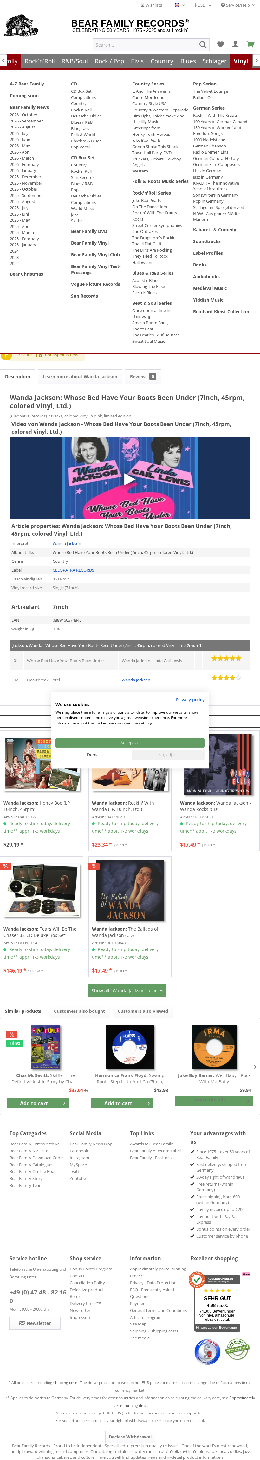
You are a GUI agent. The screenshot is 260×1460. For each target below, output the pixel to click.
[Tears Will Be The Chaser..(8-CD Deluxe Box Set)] (41, 890)
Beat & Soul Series (152, 303)
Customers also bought (79, 1011)
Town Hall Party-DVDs (152, 152)
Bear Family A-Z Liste (29, 1151)
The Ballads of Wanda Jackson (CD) (125, 932)
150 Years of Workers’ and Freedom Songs (217, 130)
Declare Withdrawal (130, 1437)
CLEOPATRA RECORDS (73, 570)
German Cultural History (216, 158)
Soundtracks (207, 241)
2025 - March (22, 232)
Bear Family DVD (89, 231)
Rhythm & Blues (86, 141)
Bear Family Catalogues (31, 1165)
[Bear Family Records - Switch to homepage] (21, 26)
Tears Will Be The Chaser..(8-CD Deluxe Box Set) (39, 932)
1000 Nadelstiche (209, 139)
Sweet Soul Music (148, 341)
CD (74, 84)
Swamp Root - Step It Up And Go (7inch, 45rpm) (130, 1078)
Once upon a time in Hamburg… (151, 313)
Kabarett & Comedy (214, 230)
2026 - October (23, 114)
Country (79, 103)
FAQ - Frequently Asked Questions (152, 1293)
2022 (14, 263)
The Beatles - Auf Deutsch (156, 335)
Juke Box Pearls (146, 140)
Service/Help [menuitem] (238, 5)
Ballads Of (202, 97)
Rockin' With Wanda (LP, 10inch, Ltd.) (123, 806)
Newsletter (80, 1310)
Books (200, 265)
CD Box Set (81, 91)
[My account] (235, 44)
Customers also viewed (143, 1011)
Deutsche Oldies (86, 116)
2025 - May (20, 220)
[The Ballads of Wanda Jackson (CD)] (130, 890)
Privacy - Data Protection (153, 1283)
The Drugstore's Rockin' (154, 238)
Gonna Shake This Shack (155, 146)
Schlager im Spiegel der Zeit (218, 207)
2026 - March (22, 158)
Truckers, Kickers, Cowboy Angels (156, 161)
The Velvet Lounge (210, 91)
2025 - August (22, 201)
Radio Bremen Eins (210, 152)
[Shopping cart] (250, 44)
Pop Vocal (80, 147)
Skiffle (76, 220)
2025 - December (25, 176)
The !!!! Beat (142, 329)
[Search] (203, 44)
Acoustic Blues (145, 280)
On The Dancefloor (150, 207)
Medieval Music (210, 288)
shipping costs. (66, 1382)
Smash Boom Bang (150, 322)
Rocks (137, 219)
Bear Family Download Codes (37, 1158)
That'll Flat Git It (147, 244)
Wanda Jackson (67, 543)
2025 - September (26, 195)
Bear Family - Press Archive (35, 1144)
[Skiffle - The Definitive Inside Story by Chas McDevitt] (46, 1047)
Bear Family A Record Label (155, 1151)
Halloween (142, 262)
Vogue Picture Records (95, 284)
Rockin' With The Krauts (154, 213)
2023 (14, 257)
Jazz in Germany (208, 177)
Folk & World (83, 134)
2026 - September (26, 121)
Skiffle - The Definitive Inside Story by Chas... (45, 1078)
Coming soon (24, 95)
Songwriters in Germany (215, 195)
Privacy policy (190, 700)
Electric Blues (144, 293)
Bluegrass (80, 128)
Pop (75, 189)
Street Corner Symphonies (157, 225)
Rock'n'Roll (81, 110)
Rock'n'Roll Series (151, 193)
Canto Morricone (148, 97)
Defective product (86, 1290)
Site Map (138, 1324)
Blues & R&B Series (152, 273)
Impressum (80, 1317)
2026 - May (20, 145)
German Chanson (209, 146)
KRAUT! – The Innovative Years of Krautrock (216, 185)
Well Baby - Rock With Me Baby (214, 1078)
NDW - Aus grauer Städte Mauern (216, 216)
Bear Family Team (26, 1185)
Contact (77, 1276)
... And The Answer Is (151, 91)
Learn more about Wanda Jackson (80, 376)
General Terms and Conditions (158, 1310)
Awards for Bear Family (151, 1144)
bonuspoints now (61, 355)
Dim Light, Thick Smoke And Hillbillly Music (158, 118)
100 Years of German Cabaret (220, 121)
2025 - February (24, 238)
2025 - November (26, 183)
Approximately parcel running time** (158, 1272)
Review (142, 376)
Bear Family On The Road (33, 1171)
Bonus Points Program (91, 1269)
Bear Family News (29, 107)
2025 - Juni (19, 214)
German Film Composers (216, 164)
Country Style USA (149, 103)
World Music (82, 208)
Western (140, 171)
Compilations (83, 97)
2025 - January (23, 245)
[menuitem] (151, 44)
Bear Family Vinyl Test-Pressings (96, 269)
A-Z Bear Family (27, 84)
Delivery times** (85, 1303)
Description (17, 376)
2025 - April (20, 226)
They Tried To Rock (150, 256)
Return (76, 1296)
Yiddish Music (208, 300)
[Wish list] (220, 44)
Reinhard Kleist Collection (221, 312)
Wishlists (153, 5)
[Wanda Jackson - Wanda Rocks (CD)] (218, 764)
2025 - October (23, 189)
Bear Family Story (26, 1178)
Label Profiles (208, 253)
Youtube (78, 1178)
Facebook (79, 1151)
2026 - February (24, 164)
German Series (209, 108)
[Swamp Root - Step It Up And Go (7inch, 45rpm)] (130, 1047)
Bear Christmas (26, 274)
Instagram (79, 1158)
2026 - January (23, 170)
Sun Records (82, 177)
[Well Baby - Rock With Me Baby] (214, 1047)
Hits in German (207, 170)
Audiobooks (206, 276)
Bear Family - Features (151, 1158)
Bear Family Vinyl (90, 243)
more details (210, 1099)
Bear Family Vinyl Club (95, 255)
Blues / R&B (82, 122)
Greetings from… (148, 128)
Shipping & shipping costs (154, 1331)
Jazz (74, 214)
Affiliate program (146, 1317)
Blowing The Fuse (148, 286)
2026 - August (22, 127)
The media (140, 1338)
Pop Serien (205, 84)
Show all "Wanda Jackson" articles (127, 990)
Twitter (76, 1171)
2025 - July (19, 207)
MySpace (78, 1165)
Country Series (148, 84)
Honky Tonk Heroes (151, 134)
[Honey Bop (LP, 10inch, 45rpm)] (41, 764)
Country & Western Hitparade (160, 110)
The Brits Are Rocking (152, 250)
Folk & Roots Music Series (160, 181)
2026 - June (20, 139)
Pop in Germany (208, 201)
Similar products (23, 1011)
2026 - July (19, 133)
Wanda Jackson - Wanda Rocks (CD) (215, 806)
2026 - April (20, 152)
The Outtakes (145, 231)
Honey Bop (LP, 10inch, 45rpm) (37, 806)
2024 (14, 251)
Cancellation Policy (87, 1283)
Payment (138, 1303)
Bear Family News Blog (91, 1144)
